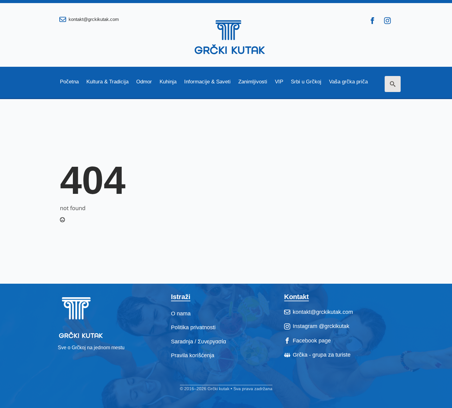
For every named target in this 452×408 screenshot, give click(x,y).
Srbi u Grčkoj (306, 82)
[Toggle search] (393, 84)
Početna (69, 82)
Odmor (144, 82)
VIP (279, 82)
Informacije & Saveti (207, 82)
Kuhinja (168, 82)
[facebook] (372, 20)
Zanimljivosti (252, 82)
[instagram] (387, 20)
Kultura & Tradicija (107, 82)
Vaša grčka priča (348, 82)
